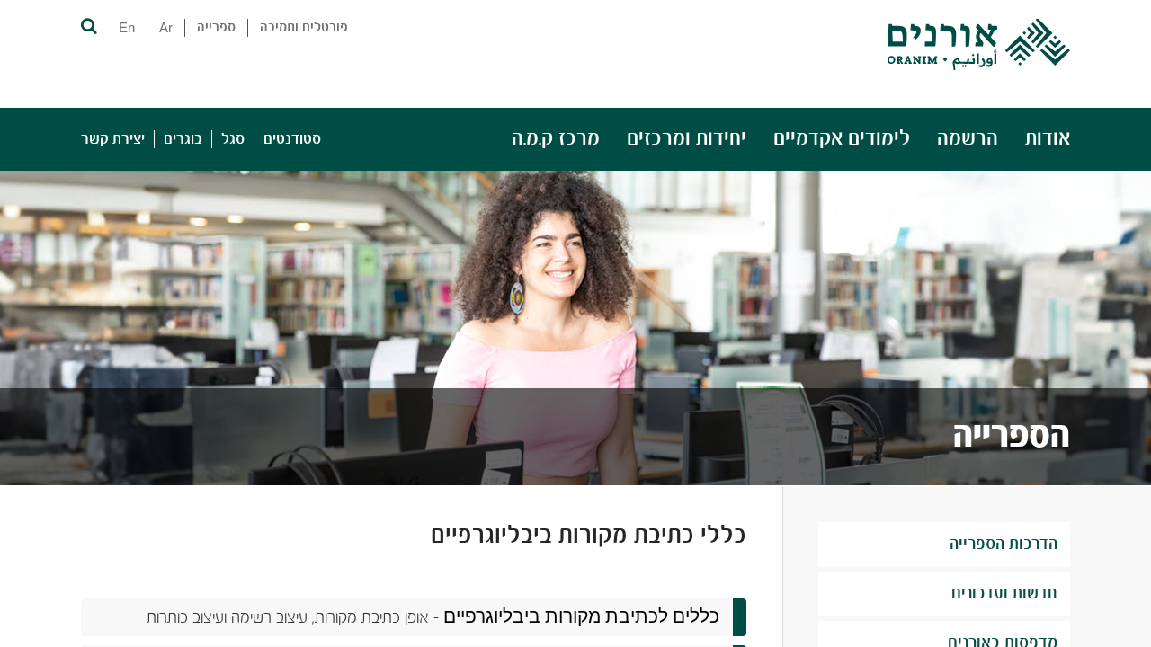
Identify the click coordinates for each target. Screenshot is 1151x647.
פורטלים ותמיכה (304, 28)
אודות (1047, 139)
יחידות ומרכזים (686, 139)
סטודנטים (292, 139)
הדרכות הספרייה (1003, 544)
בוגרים (183, 139)
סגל (233, 139)
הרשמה (967, 139)
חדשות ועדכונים (1004, 594)
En (127, 27)
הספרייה (1011, 436)
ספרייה (216, 28)
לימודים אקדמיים (841, 139)
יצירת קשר (113, 139)
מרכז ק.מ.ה (556, 139)
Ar (166, 27)
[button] (87, 24)
